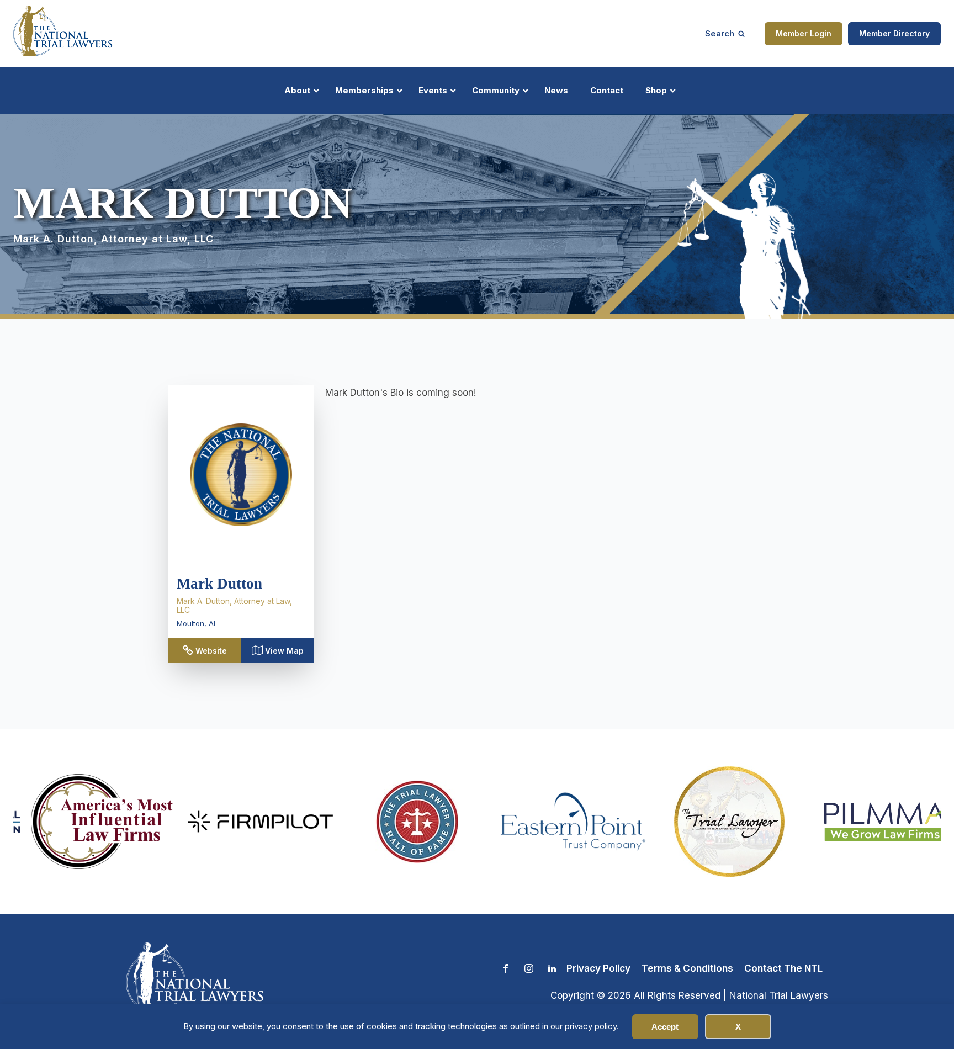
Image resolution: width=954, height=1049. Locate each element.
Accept (665, 1026)
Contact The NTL (783, 968)
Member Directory (894, 33)
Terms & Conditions (687, 968)
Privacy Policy (598, 968)
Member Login (803, 33)
